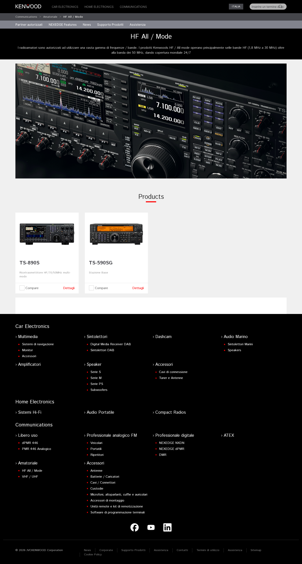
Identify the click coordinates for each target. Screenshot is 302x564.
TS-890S (29, 262)
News (87, 25)
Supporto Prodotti (133, 550)
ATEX (229, 436)
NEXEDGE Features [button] (63, 25)
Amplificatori (29, 365)
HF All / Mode (32, 470)
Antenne (96, 470)
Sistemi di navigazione (38, 344)
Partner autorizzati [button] (29, 25)
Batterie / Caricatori (104, 476)
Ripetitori (97, 455)
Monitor (27, 350)
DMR (162, 455)
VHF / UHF (30, 476)
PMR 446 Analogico (36, 449)
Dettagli (69, 288)
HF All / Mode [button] (73, 17)
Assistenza (161, 550)
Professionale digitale (174, 436)
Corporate (106, 550)
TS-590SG (101, 262)
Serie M (95, 378)
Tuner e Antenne (171, 378)
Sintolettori (97, 337)
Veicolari (96, 443)
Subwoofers (98, 390)
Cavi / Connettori (102, 482)
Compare (31, 288)
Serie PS (96, 384)
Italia (236, 7)
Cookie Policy (93, 554)
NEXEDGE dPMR (171, 449)
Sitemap (256, 550)
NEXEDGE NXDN (171, 443)
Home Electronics (99, 6)
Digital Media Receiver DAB (110, 344)
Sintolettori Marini (240, 344)
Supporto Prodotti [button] (110, 25)
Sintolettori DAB (102, 350)
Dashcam (163, 337)
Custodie (96, 488)
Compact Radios (170, 413)
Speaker (94, 365)
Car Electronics (65, 6)
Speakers (234, 350)
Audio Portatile (100, 413)
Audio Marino (236, 337)
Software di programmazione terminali (117, 512)
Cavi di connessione (173, 372)
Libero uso (28, 436)
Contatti (182, 550)
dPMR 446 (30, 443)
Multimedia (28, 337)
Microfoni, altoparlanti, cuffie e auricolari (118, 494)
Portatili (95, 449)
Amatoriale (50, 17)
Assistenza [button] (137, 25)
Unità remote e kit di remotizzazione (116, 506)
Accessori (29, 356)
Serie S (95, 372)
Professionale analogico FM (112, 436)
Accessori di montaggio (107, 500)
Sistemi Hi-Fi (29, 413)
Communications (133, 6)
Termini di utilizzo (207, 550)
